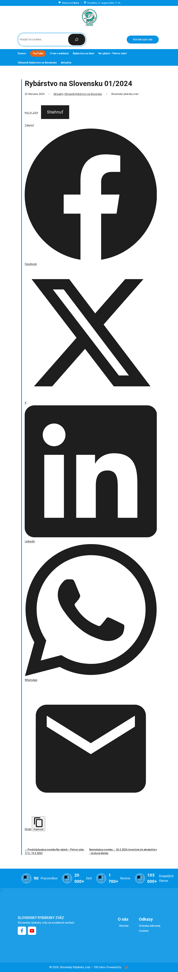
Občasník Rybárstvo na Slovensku (83, 94)
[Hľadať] (76, 39)
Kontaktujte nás (142, 39)
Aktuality (58, 94)
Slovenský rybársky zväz (41, 918)
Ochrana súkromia (149, 925)
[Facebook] (22, 931)
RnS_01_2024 (31, 112)
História (123, 925)
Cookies (144, 930)
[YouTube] (32, 931)
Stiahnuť (55, 112)
